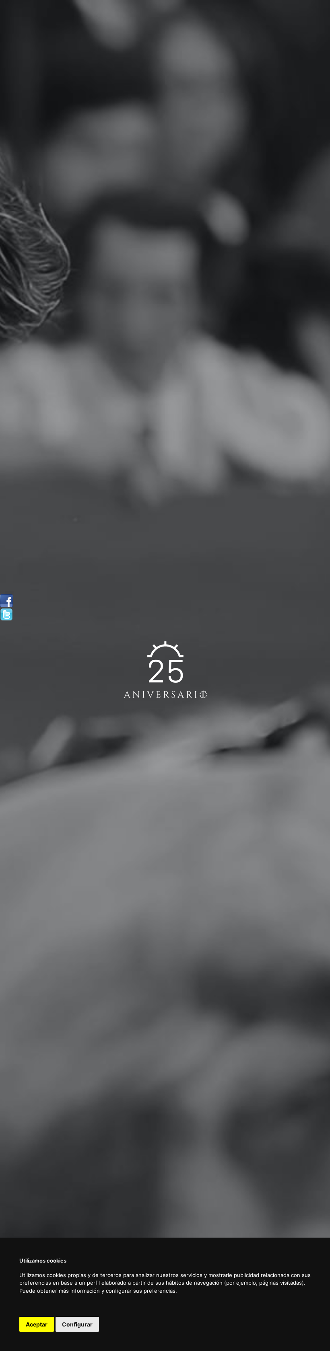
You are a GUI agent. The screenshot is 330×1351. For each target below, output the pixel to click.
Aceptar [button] (36, 1324)
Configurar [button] (77, 1324)
